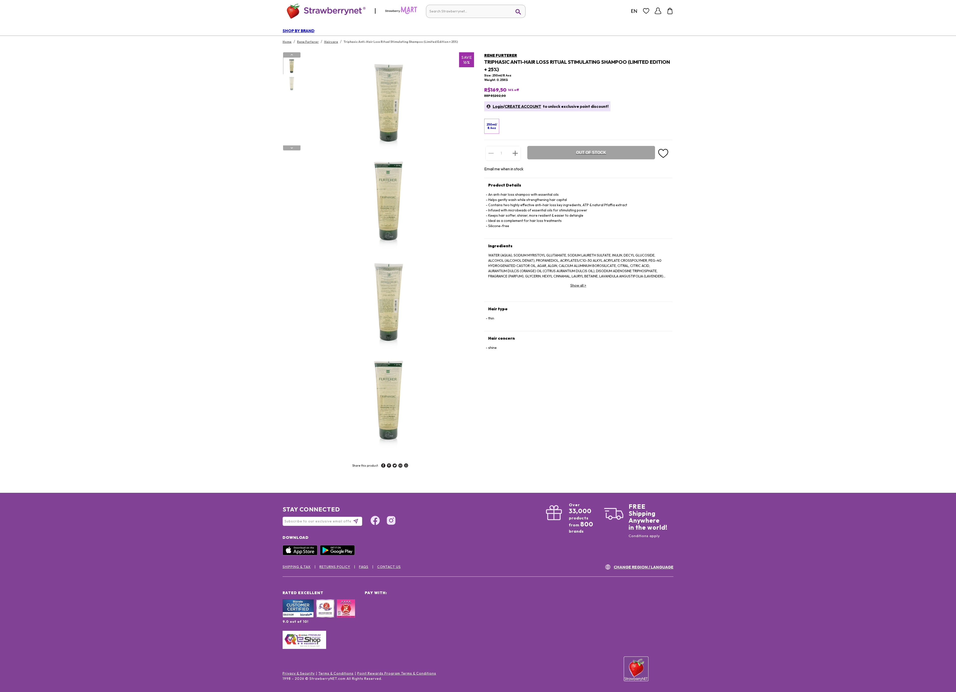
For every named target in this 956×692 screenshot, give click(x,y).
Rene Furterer (500, 55)
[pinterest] (389, 466)
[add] (515, 153)
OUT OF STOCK (591, 152)
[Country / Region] (634, 10)
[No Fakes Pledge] (346, 613)
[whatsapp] (406, 466)
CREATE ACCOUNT (523, 106)
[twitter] (395, 466)
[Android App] (338, 554)
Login (498, 106)
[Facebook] (375, 521)
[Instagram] (391, 521)
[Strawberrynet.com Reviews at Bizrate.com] (298, 616)
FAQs (363, 567)
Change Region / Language (643, 567)
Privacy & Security (299, 673)
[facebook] (383, 466)
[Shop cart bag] (669, 10)
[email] (400, 466)
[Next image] (291, 147)
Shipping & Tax (297, 567)
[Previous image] (291, 54)
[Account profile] (658, 10)
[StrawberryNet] (324, 11)
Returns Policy (334, 567)
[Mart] (401, 12)
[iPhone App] (301, 554)
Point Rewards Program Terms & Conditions (396, 673)
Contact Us (389, 567)
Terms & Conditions (336, 673)
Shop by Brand (298, 30)
